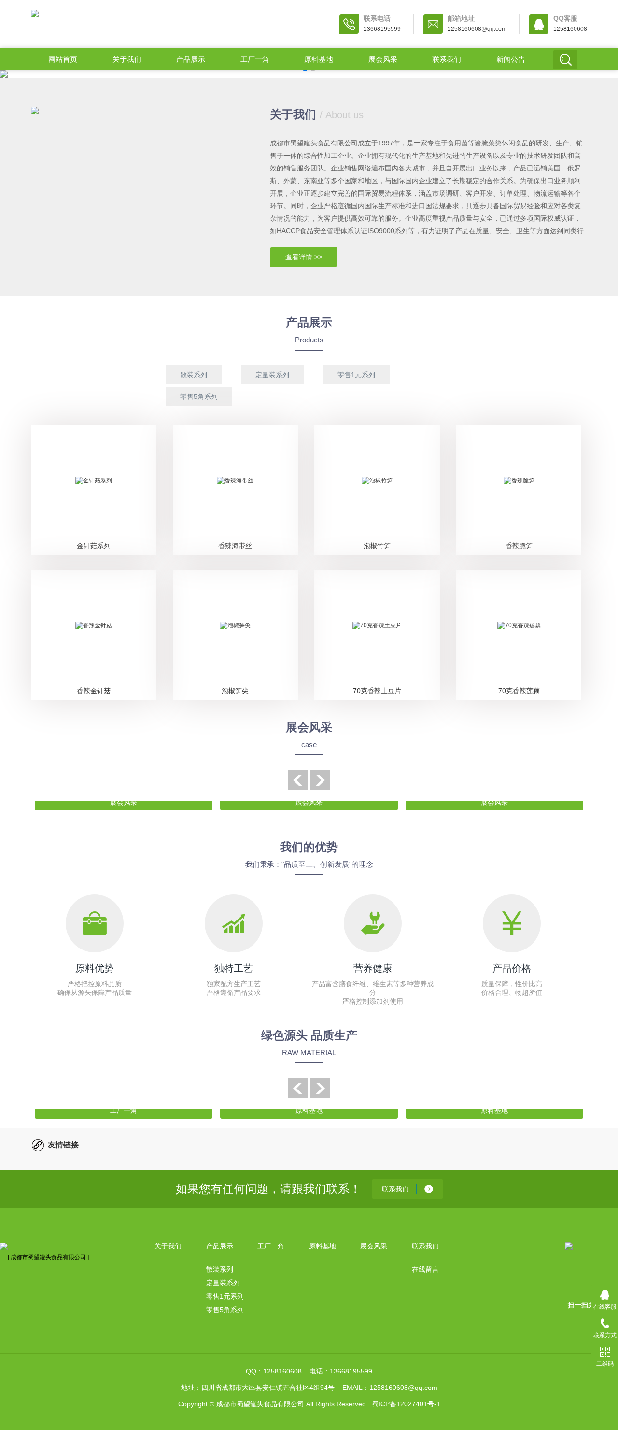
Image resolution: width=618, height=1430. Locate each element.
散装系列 (193, 375)
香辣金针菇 (94, 690)
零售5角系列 (199, 396)
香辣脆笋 (519, 546)
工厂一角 (254, 59)
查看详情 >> (303, 257)
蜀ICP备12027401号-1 (406, 1404)
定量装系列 (272, 375)
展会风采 (382, 59)
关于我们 (126, 59)
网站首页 (62, 59)
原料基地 (318, 59)
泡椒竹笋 (377, 546)
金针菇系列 (94, 546)
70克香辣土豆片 (377, 690)
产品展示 (190, 59)
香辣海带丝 (235, 546)
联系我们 (446, 59)
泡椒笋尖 (235, 690)
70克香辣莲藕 (519, 690)
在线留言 (425, 1269)
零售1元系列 (356, 375)
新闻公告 (510, 59)
